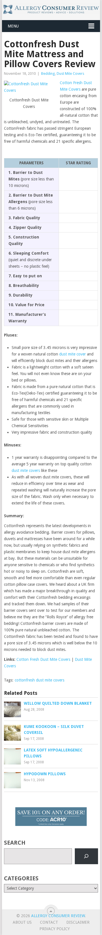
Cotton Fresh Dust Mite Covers (43, 659)
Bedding (48, 73)
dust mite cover (72, 354)
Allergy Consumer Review (58, 915)
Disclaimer (78, 922)
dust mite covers (26, 470)
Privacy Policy (54, 929)
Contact (49, 922)
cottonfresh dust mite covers (39, 680)
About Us (22, 922)
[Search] (86, 856)
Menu (13, 26)
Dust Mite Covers (70, 73)
